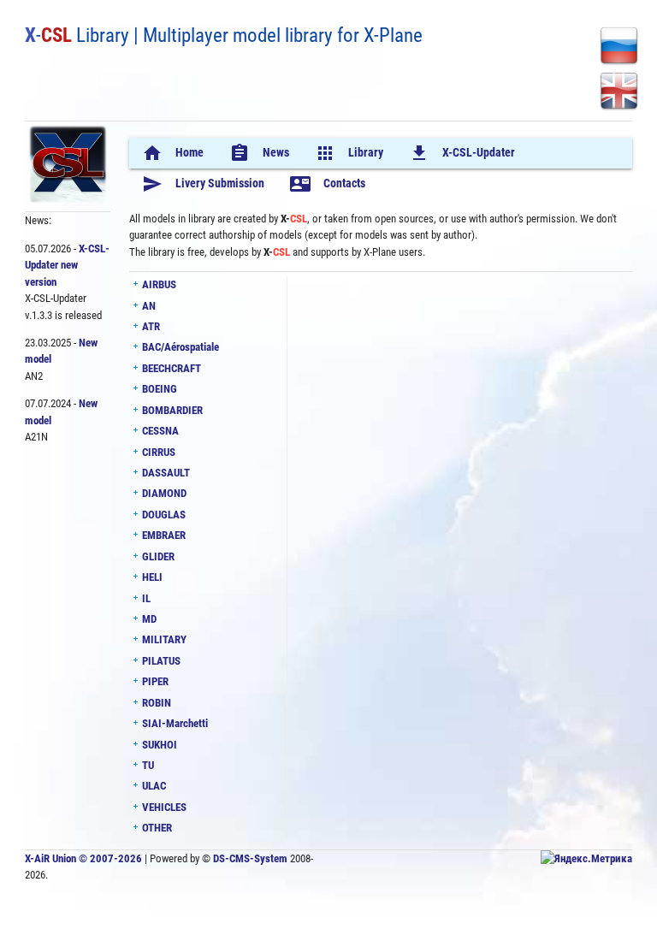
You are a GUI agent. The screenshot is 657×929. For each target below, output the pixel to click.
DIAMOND (164, 493)
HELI (152, 577)
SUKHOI (159, 744)
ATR (151, 326)
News (259, 153)
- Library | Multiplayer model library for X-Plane (224, 35)
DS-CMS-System (250, 858)
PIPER (155, 681)
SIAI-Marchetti (175, 723)
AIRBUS (159, 284)
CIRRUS (158, 452)
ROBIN (156, 702)
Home (173, 153)
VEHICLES (164, 807)
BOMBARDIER (172, 410)
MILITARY (164, 639)
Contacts (327, 184)
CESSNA (160, 430)
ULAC (154, 785)
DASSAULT (166, 472)
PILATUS (161, 660)
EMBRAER (164, 535)
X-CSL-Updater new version (67, 265)
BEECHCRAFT (171, 368)
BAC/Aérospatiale (180, 346)
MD (149, 618)
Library (349, 153)
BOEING (159, 388)
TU (148, 765)
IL (146, 598)
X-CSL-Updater (462, 153)
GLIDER (158, 556)
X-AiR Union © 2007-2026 (83, 858)
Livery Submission (203, 184)
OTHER (157, 827)
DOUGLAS (164, 514)
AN (149, 305)
